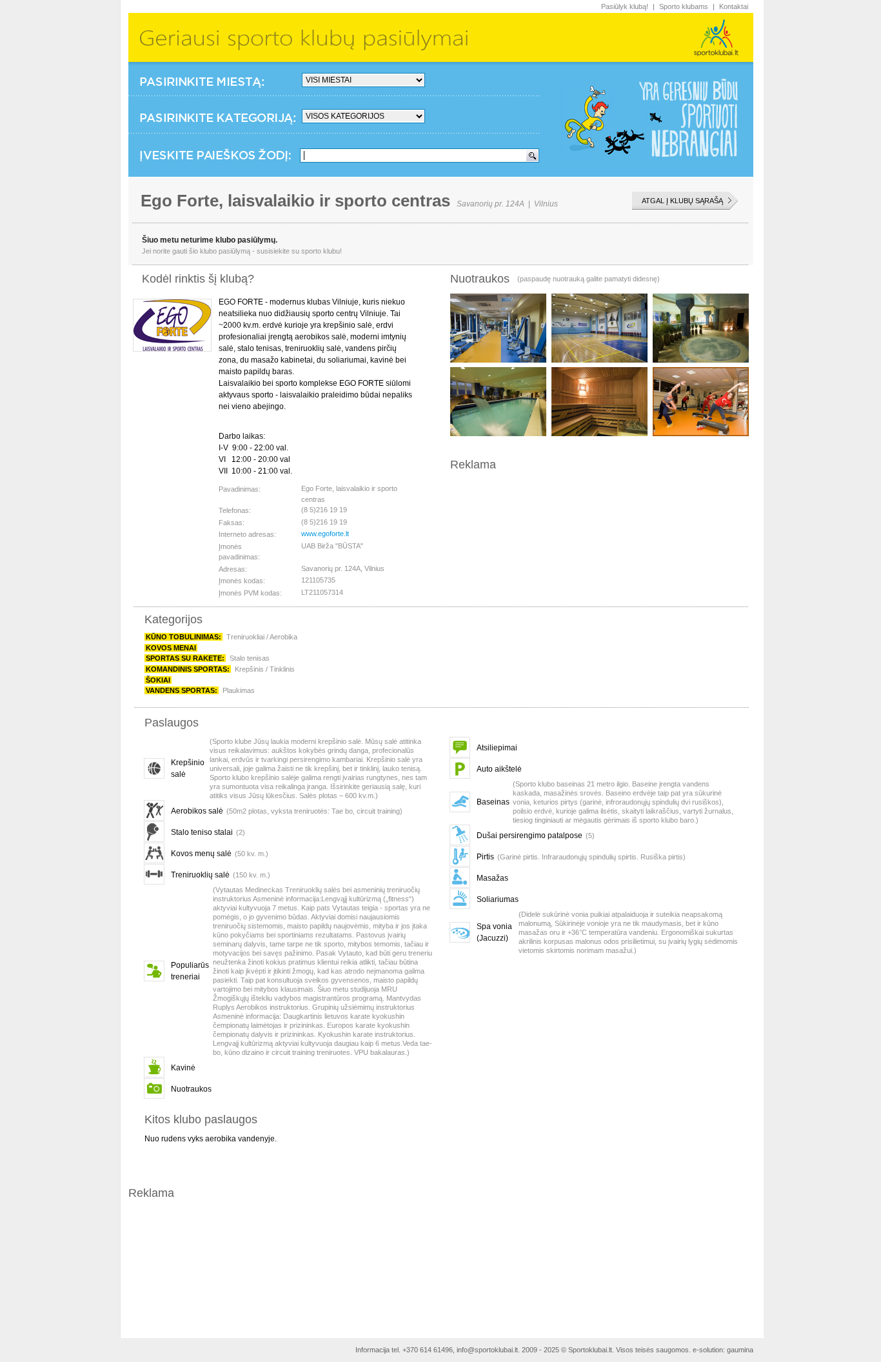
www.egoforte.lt (325, 533)
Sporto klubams (683, 6)
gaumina (740, 1350)
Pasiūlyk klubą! (624, 6)
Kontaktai (733, 6)
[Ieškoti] (532, 155)
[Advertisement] (601, 497)
